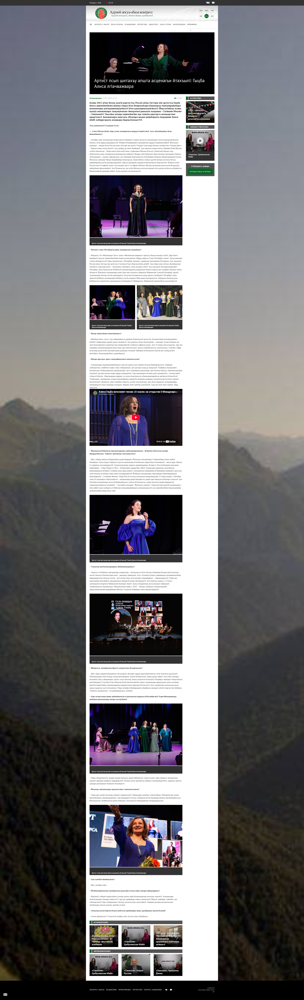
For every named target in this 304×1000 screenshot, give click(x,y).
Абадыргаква (111, 990)
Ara (212, 16)
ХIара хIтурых (165, 24)
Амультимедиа (179, 24)
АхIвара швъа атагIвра (200, 171)
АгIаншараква (130, 24)
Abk (201, 16)
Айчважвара (192, 24)
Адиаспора (153, 24)
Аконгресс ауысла (101, 24)
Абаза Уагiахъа (117, 24)
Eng (206, 10)
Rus (201, 10)
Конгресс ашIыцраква (153, 990)
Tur (212, 10)
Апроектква (142, 24)
